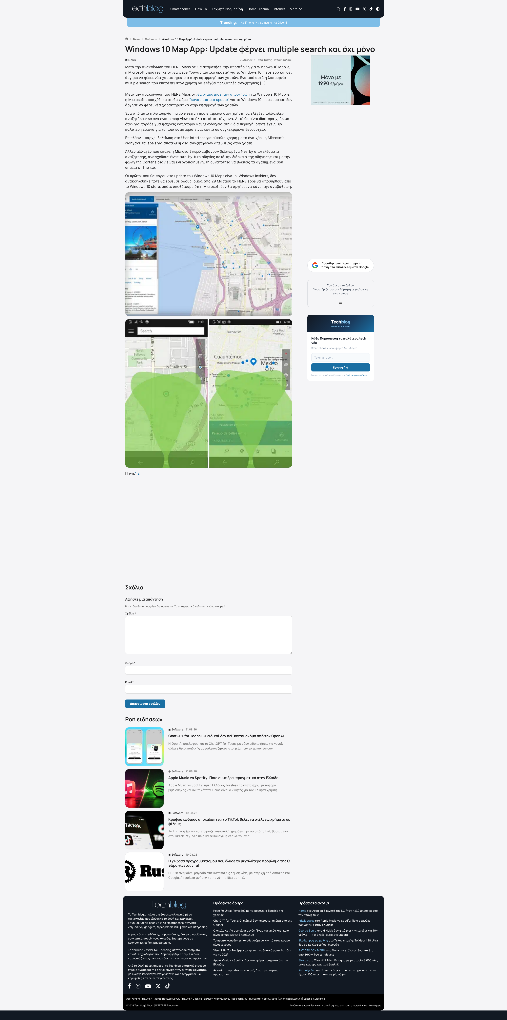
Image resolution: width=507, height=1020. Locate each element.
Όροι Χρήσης (133, 998)
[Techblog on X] (364, 9)
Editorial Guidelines (314, 998)
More (293, 9)
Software (177, 729)
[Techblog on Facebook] (345, 9)
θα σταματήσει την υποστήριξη (224, 94)
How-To (201, 9)
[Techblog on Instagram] (350, 9)
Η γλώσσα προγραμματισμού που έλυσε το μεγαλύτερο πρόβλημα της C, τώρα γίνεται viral (229, 863)
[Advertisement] (208, 529)
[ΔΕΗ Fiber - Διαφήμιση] (340, 80)
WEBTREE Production (167, 1005)
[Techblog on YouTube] (357, 9)
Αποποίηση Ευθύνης (290, 998)
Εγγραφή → (341, 367)
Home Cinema (258, 9)
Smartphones (180, 9)
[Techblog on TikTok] (371, 9)
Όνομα (130, 663)
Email (129, 682)
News (132, 59)
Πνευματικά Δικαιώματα (263, 998)
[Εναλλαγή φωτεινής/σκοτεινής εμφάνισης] (377, 8)
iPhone (249, 22)
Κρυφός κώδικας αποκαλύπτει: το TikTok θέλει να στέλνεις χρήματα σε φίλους (229, 821)
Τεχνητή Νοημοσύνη (227, 9)
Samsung (266, 22)
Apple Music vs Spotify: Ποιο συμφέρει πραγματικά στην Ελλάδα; (224, 777)
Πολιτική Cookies (192, 998)
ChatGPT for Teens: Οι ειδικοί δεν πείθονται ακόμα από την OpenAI (226, 735)
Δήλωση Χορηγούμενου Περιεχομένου (225, 998)
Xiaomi (282, 22)
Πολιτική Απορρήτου (356, 375)
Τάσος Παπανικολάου (278, 59)
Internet (279, 9)
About (150, 1005)
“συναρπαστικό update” (209, 100)
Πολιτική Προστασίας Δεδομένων (161, 998)
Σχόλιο (130, 613)
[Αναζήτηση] (338, 9)
